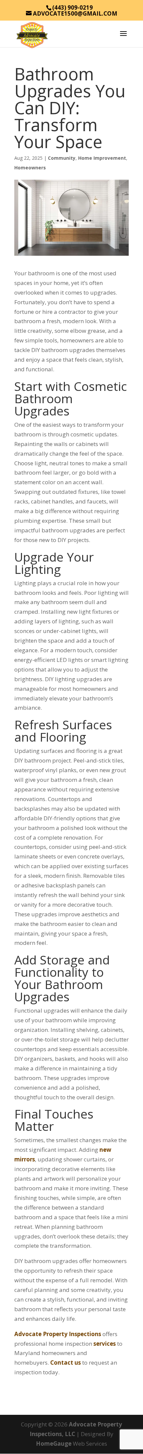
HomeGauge (54, 1443)
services (104, 1343)
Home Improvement (102, 158)
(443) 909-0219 (72, 7)
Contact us (65, 1362)
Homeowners (30, 167)
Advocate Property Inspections (57, 1334)
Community (61, 158)
